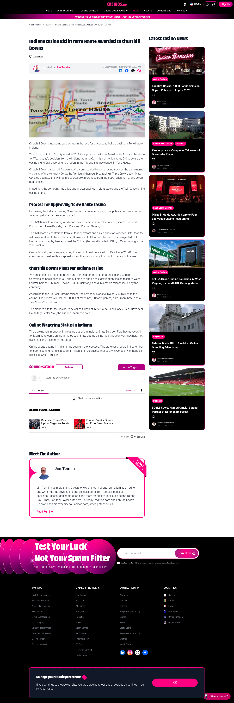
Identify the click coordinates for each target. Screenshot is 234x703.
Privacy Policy (44, 688)
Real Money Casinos (41, 600)
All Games (80, 606)
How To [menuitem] (148, 10)
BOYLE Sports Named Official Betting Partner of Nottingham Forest (175, 409)
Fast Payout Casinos (41, 633)
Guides (123, 617)
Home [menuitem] (49, 10)
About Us (124, 595)
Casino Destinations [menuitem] (114, 10)
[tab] (38, 390)
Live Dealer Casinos (41, 617)
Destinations (125, 628)
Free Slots (80, 600)
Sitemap (123, 639)
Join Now (184, 553)
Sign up (136, 367)
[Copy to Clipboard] (139, 70)
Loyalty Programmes (41, 628)
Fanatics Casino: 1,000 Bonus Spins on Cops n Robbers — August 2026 (176, 88)
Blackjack (80, 611)
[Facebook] (126, 70)
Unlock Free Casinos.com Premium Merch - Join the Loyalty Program (104, 16)
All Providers (81, 633)
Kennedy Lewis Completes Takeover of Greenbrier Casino (176, 152)
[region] (87, 402)
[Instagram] (130, 652)
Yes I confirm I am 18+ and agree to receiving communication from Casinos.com (151, 563)
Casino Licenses (39, 644)
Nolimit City (81, 655)
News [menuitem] (136, 10)
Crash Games (82, 628)
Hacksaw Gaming (84, 650)
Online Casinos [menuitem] (65, 10)
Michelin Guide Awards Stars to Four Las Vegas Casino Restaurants (174, 216)
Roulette (80, 617)
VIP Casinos (37, 611)
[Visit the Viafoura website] (137, 436)
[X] (137, 652)
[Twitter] (133, 70)
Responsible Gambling (130, 611)
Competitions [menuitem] (164, 10)
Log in (126, 367)
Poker (78, 622)
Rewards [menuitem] (180, 10)
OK (175, 682)
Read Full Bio (45, 511)
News (48, 25)
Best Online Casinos (41, 595)
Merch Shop (125, 644)
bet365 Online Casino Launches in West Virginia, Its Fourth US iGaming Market (176, 281)
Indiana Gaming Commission (64, 211)
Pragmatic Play (82, 639)
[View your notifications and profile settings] (141, 390)
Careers (123, 606)
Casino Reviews (39, 639)
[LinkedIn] (120, 70)
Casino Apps (38, 622)
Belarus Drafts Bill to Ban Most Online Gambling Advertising (175, 345)
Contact (123, 600)
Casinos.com (35, 25)
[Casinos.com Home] (117, 4)
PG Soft (79, 644)
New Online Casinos (41, 606)
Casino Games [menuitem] (88, 10)
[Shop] (185, 4)
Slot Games (81, 595)
